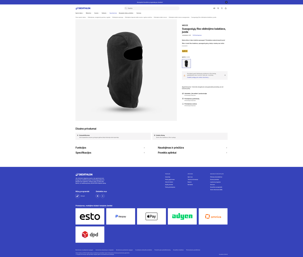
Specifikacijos (83, 152)
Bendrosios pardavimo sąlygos (124, 250)
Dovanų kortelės (214, 179)
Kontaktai (190, 184)
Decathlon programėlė (216, 187)
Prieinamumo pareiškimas (193, 250)
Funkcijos (80, 147)
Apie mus (190, 177)
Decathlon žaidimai (178, 250)
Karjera (190, 182)
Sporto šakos (79, 13)
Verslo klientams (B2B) (216, 189)
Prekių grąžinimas (170, 179)
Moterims (88, 13)
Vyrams (96, 13)
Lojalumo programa (215, 182)
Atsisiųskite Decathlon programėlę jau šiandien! (150, 2)
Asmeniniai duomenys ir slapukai (105, 250)
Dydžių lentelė (169, 184)
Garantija (167, 177)
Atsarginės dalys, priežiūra (126, 13)
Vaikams (104, 13)
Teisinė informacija (193, 179)
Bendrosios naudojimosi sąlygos (84, 250)
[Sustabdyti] (226, 2)
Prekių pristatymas (170, 187)
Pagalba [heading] (167, 174)
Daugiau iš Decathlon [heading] (217, 174)
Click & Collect (169, 182)
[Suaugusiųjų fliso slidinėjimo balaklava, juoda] (126, 70)
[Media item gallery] (126, 70)
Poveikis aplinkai (167, 152)
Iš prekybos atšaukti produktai (143, 250)
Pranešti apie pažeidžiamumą (162, 250)
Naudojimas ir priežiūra (171, 147)
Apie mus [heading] (190, 174)
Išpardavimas (113, 13)
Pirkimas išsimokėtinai (216, 177)
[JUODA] (186, 63)
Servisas (138, 13)
